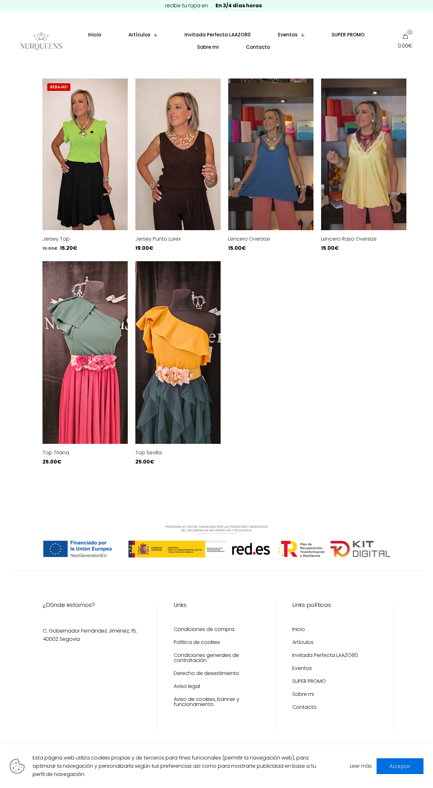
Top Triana (55, 452)
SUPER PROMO (309, 682)
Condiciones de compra (204, 630)
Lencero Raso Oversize (349, 239)
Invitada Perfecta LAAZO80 (325, 656)
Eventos (302, 669)
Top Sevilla (148, 452)
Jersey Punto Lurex (158, 239)
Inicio (298, 630)
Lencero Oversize (249, 239)
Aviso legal (187, 687)
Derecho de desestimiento (206, 674)
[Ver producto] (119, 87)
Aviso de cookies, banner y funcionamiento (206, 702)
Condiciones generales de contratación (206, 658)
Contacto (304, 708)
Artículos (302, 643)
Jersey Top (56, 239)
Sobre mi (303, 695)
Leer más (361, 766)
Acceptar (400, 766)
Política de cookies (197, 643)
